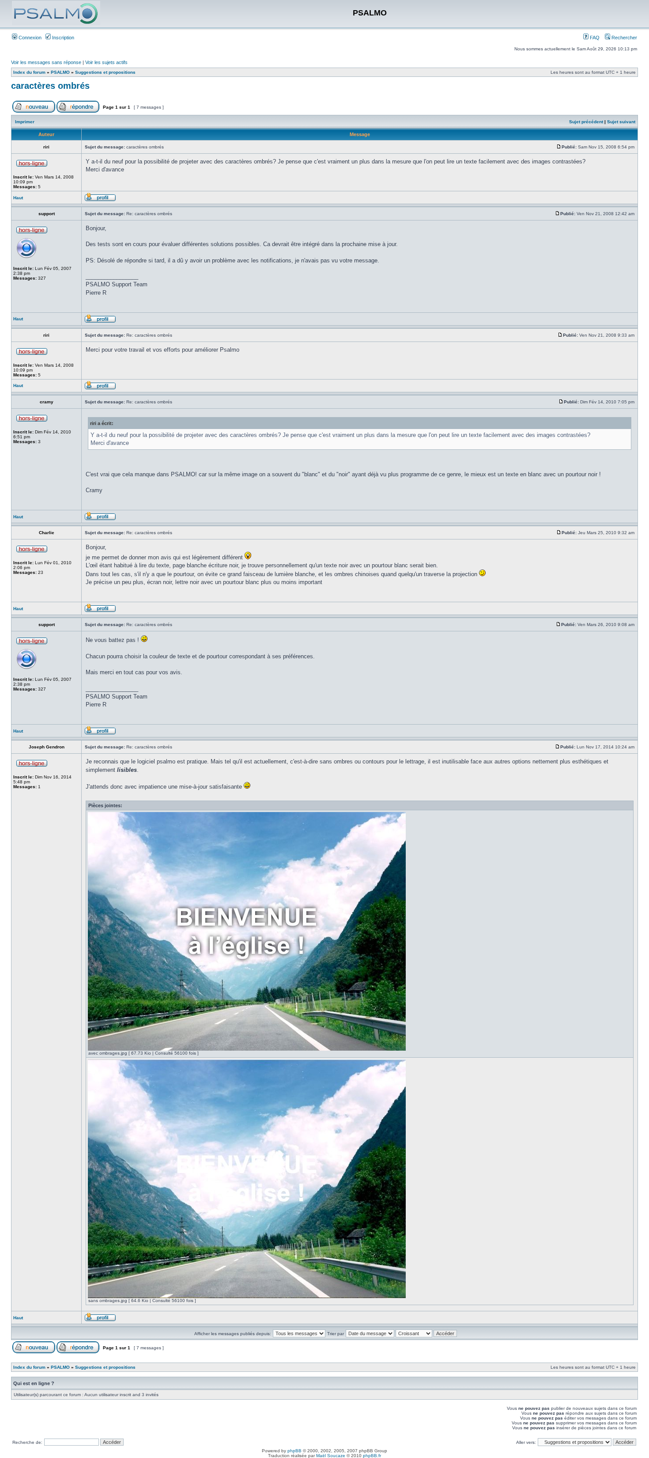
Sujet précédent (586, 121)
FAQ (594, 37)
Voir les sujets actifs (106, 62)
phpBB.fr (372, 1455)
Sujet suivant (621, 121)
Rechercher (623, 37)
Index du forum (29, 72)
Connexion (29, 37)
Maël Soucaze (330, 1455)
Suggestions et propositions (105, 72)
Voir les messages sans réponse (46, 62)
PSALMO (60, 72)
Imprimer (24, 121)
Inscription (62, 37)
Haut (18, 197)
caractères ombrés (50, 86)
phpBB (294, 1450)
